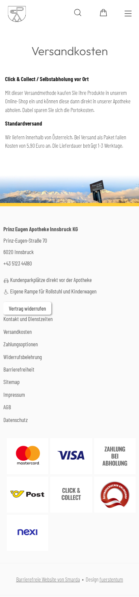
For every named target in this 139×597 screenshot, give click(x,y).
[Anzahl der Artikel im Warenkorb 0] (103, 12)
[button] (77, 12)
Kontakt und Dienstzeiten (28, 318)
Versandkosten (17, 331)
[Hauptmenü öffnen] (128, 13)
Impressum (14, 394)
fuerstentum (111, 579)
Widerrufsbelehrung (22, 356)
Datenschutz (15, 419)
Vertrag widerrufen (27, 308)
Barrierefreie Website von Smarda (48, 579)
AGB (7, 406)
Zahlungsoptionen (20, 344)
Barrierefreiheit (18, 369)
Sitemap (11, 381)
